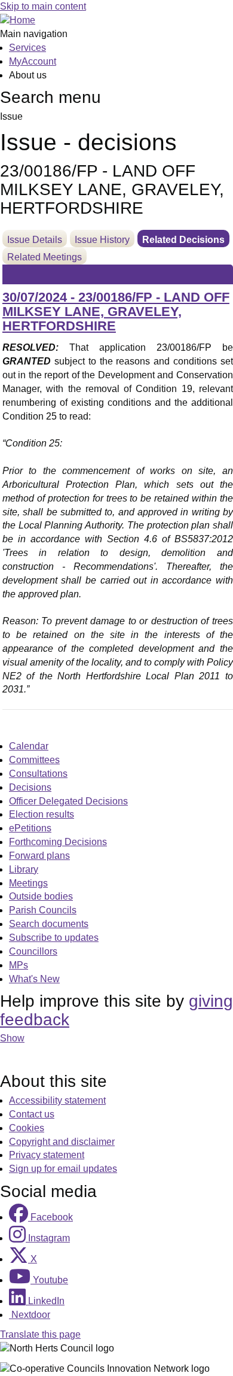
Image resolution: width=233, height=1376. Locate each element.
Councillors (33, 951)
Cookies (26, 1128)
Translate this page (40, 1334)
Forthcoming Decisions (58, 842)
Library (23, 869)
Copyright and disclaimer (62, 1142)
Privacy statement (46, 1155)
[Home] (17, 20)
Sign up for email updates (63, 1169)
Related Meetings (44, 257)
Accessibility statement (57, 1100)
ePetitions (30, 828)
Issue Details (34, 240)
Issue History (102, 240)
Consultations (38, 774)
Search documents (48, 924)
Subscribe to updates (54, 937)
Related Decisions (183, 240)
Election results (41, 814)
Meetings (28, 883)
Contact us (31, 1114)
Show (12, 1038)
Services (27, 47)
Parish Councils (42, 910)
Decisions (30, 787)
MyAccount (32, 61)
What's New (34, 979)
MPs (18, 965)
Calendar (28, 746)
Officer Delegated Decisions (68, 801)
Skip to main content (43, 6)
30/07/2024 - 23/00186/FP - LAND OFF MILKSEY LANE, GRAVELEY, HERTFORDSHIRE (115, 311)
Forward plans (39, 855)
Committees (34, 760)
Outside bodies (41, 896)
